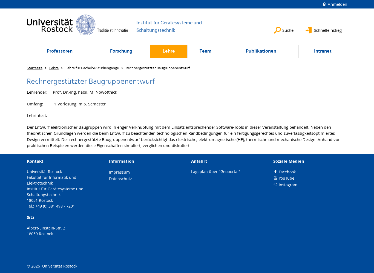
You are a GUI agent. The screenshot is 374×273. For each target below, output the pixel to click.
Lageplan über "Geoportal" (215, 171)
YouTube (286, 178)
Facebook (287, 171)
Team (205, 51)
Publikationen (261, 51)
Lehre (169, 51)
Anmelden (337, 4)
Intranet (323, 51)
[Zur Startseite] (77, 25)
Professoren (60, 51)
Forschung (121, 51)
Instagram (288, 184)
